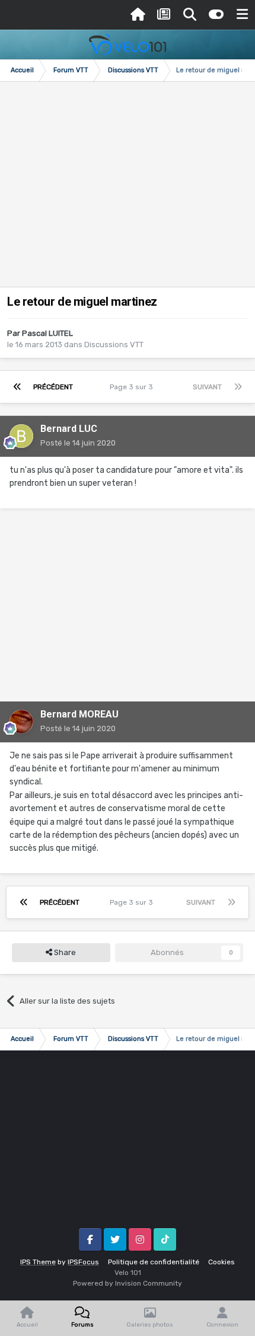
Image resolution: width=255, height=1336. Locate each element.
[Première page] (17, 387)
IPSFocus (83, 1262)
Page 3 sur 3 (133, 387)
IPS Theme (38, 1262)
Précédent (53, 387)
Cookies (221, 1262)
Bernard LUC (68, 428)
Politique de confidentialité (153, 1262)
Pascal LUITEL (47, 333)
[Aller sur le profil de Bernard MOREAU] (21, 721)
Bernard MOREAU (79, 714)
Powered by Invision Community (127, 1283)
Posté (78, 442)
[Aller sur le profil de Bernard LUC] (21, 436)
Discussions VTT (114, 344)
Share (64, 952)
